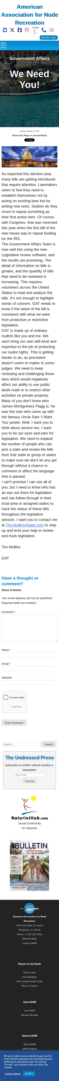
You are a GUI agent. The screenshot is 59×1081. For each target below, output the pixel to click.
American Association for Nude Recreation (29, 14)
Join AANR (29, 1010)
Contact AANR (29, 943)
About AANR (29, 1044)
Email (6, 663)
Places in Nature (29, 986)
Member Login (48, 37)
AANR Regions (29, 1048)
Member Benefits (29, 1015)
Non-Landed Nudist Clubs (29, 981)
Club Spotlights (29, 977)
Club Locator (29, 972)
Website (7, 677)
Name (6, 650)
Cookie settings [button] (13, 1074)
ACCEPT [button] (29, 1074)
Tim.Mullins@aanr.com (25, 525)
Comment (9, 612)
